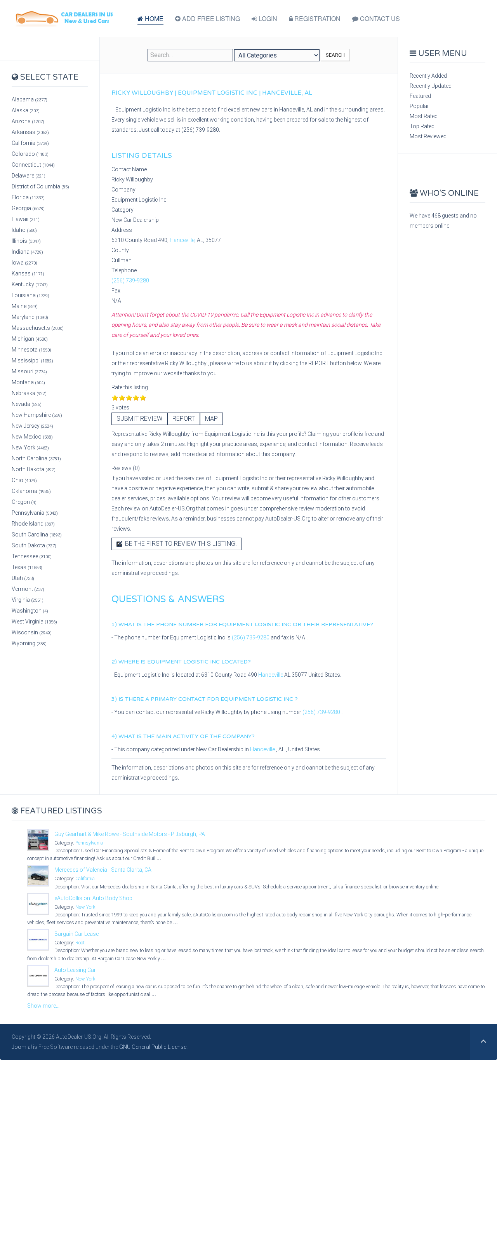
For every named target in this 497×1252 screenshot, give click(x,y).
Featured (420, 96)
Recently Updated (431, 86)
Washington (30, 611)
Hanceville (182, 240)
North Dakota (34, 469)
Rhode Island (33, 524)
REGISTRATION (317, 18)
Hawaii (26, 219)
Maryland (30, 317)
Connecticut (33, 165)
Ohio (24, 480)
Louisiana (30, 295)
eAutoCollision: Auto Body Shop (93, 898)
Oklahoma (31, 491)
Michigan (30, 339)
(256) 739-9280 (130, 280)
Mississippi (32, 360)
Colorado (30, 154)
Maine (25, 306)
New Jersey (32, 426)
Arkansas (30, 132)
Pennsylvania (35, 513)
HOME (153, 18)
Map (211, 418)
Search (335, 55)
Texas (27, 567)
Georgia (28, 208)
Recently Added (428, 76)
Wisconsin (32, 632)
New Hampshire (37, 415)
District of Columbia (40, 186)
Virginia (27, 600)
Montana (28, 382)
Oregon (24, 502)
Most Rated (424, 116)
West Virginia (34, 621)
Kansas (28, 273)
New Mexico (32, 437)
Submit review (139, 418)
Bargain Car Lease (76, 934)
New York (30, 447)
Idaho (24, 230)
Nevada (27, 404)
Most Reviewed (428, 136)
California (30, 143)
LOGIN (267, 18)
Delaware (28, 175)
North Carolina (36, 458)
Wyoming (29, 643)
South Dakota (34, 545)
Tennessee (32, 556)
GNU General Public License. (153, 1047)
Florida (28, 197)
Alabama (29, 99)
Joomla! (22, 1047)
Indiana (27, 252)
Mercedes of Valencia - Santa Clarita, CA (102, 870)
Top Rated (422, 126)
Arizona (28, 121)
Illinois (26, 241)
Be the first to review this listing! (179, 543)
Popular (419, 106)
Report (183, 418)
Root (80, 943)
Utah (23, 578)
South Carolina (37, 534)
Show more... (43, 1006)
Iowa (24, 262)
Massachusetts (38, 328)
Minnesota (31, 350)
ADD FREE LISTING (210, 18)
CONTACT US (379, 18)
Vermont (28, 589)
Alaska (26, 110)
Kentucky (30, 284)
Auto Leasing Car (75, 970)
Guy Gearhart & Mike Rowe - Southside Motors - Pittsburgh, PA (129, 834)
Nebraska (29, 393)
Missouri (29, 371)
